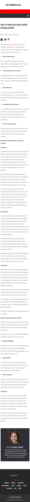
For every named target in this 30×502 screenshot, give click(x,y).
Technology (21, 483)
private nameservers (13, 224)
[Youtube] (20, 480)
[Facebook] (13, 480)
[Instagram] (18, 480)
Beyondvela (10, 499)
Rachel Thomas (17, 447)
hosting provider (15, 44)
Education (9, 488)
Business (6, 483)
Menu (2, 11)
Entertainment (5, 486)
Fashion (19, 486)
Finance (13, 483)
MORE (19, 488)
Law (15, 488)
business (12, 47)
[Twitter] (15, 480)
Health (13, 486)
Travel (25, 486)
